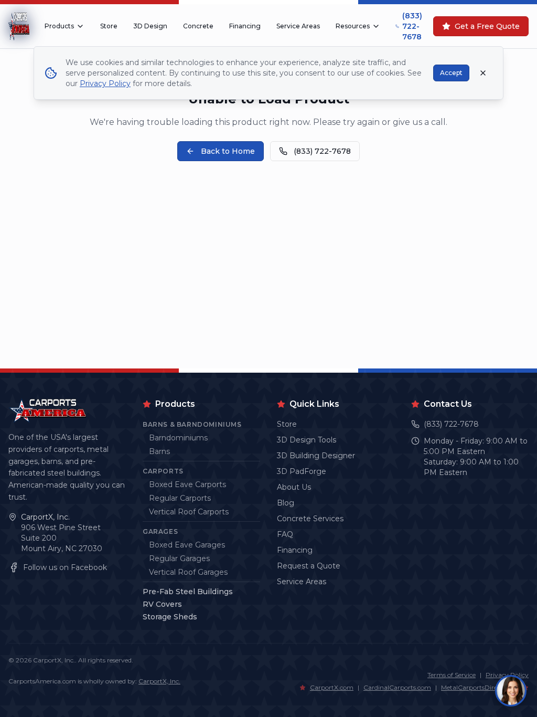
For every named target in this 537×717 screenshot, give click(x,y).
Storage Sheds (170, 616)
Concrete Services (310, 518)
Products (59, 26)
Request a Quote (308, 566)
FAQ (285, 534)
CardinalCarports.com (397, 687)
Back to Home (228, 151)
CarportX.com (331, 687)
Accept (451, 73)
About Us (294, 487)
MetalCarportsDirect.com (479, 687)
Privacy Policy (105, 83)
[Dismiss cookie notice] (483, 73)
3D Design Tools (306, 440)
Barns (159, 451)
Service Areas (298, 26)
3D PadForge (301, 471)
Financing (245, 26)
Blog (285, 503)
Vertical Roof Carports (189, 511)
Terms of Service (451, 675)
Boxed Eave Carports (187, 484)
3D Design (150, 26)
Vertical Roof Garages (188, 572)
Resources (353, 26)
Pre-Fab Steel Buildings (188, 591)
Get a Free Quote (487, 26)
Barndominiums (178, 437)
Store (108, 26)
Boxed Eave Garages (187, 545)
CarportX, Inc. (45, 517)
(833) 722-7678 (412, 26)
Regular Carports (180, 498)
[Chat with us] (511, 691)
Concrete (198, 26)
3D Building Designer (316, 455)
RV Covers (162, 604)
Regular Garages (179, 558)
